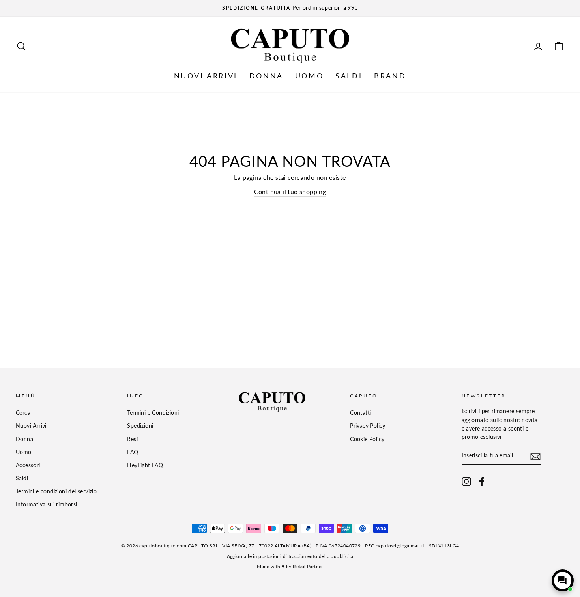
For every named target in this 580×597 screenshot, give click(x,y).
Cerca (23, 413)
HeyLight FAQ (145, 465)
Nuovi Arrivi (31, 426)
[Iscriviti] (535, 456)
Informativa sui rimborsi (46, 504)
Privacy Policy (367, 426)
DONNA (266, 75)
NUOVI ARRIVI (206, 75)
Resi (132, 439)
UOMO (309, 75)
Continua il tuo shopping (290, 191)
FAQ (132, 452)
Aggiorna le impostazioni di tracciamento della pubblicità (290, 556)
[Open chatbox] (563, 580)
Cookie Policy (367, 439)
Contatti (360, 413)
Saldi (22, 478)
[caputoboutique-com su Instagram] (466, 481)
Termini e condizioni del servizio (56, 491)
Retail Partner (308, 566)
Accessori (28, 465)
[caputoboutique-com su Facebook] (481, 481)
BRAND (390, 75)
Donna (24, 439)
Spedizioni (140, 426)
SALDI (348, 75)
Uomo (24, 452)
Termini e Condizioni (153, 413)
